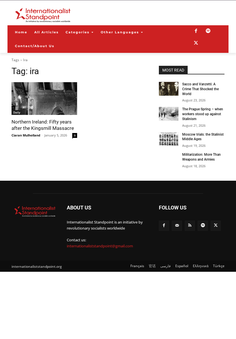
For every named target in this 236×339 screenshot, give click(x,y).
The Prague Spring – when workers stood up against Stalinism (202, 114)
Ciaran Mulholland (26, 135)
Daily (16, 112)
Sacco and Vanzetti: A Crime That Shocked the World (200, 89)
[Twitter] (196, 43)
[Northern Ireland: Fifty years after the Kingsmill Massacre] (44, 98)
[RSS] (190, 226)
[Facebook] (196, 31)
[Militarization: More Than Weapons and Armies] (168, 159)
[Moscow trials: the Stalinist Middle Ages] (168, 139)
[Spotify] (208, 31)
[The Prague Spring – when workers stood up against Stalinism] (168, 114)
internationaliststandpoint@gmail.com (100, 246)
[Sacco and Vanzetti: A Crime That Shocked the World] (168, 89)
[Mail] (177, 226)
